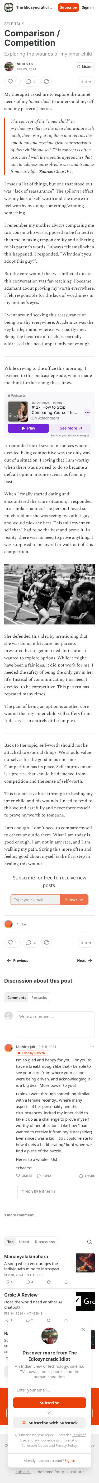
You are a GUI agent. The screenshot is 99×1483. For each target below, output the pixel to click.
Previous (20, 960)
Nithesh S (25, 64)
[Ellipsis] (92, 1046)
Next (81, 960)
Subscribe (68, 7)
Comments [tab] (16, 997)
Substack (23, 1471)
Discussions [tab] (45, 1241)
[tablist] (27, 997)
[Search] (89, 1241)
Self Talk (14, 23)
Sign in (88, 7)
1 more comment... (20, 1215)
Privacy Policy (66, 1445)
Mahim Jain (26, 1046)
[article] (49, 1269)
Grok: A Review (20, 1295)
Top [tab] (10, 1241)
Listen (87, 66)
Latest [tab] (24, 1241)
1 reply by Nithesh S (38, 1191)
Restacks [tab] (39, 997)
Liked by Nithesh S (34, 1053)
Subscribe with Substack (53, 1422)
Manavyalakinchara (26, 1256)
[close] (83, 1329)
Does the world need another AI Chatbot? (33, 1304)
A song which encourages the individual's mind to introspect (31, 1266)
